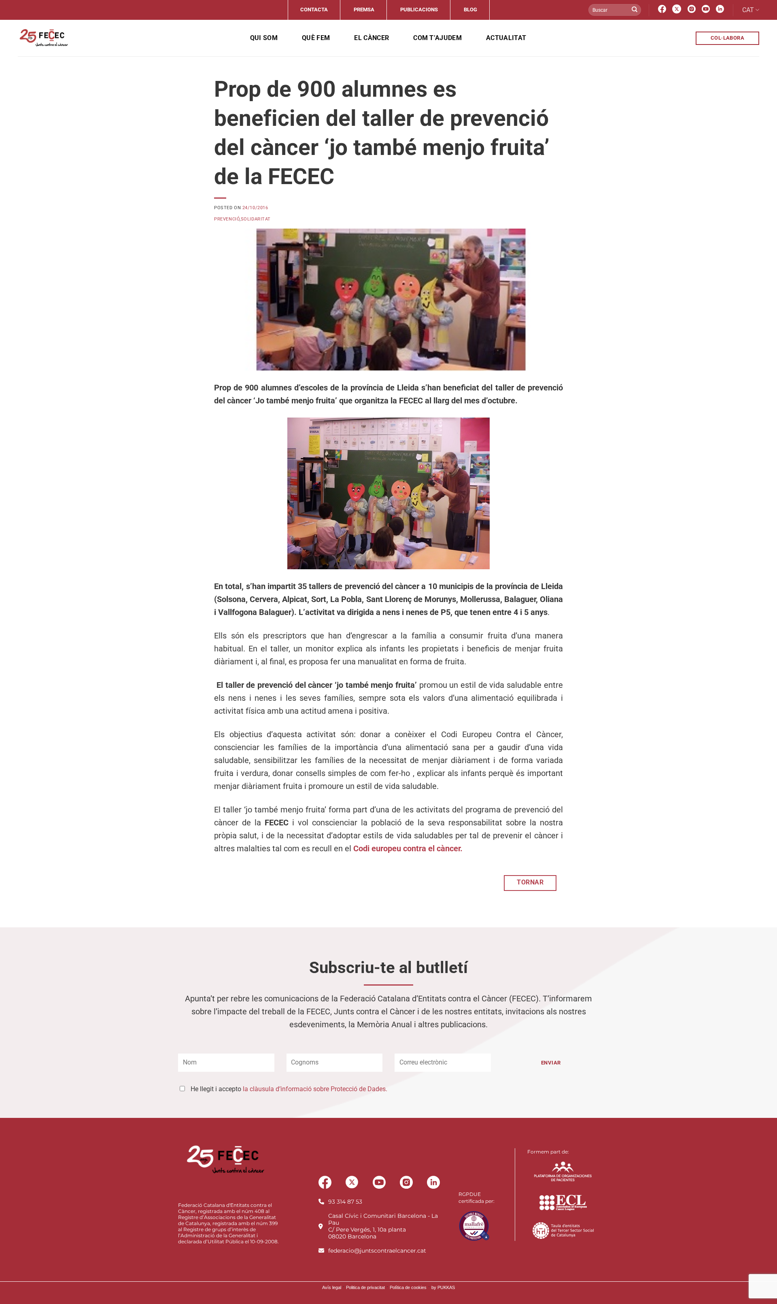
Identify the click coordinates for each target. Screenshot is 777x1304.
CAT (748, 10)
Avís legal (331, 1287)
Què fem (316, 38)
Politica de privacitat (365, 1287)
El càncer (371, 38)
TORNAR (530, 882)
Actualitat (506, 38)
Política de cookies (408, 1287)
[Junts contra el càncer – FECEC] (43, 38)
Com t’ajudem (437, 38)
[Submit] (634, 10)
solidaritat (256, 219)
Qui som (264, 38)
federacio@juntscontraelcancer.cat (377, 1250)
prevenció (227, 219)
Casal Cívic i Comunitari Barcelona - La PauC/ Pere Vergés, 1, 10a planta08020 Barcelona (383, 1226)
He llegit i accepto (289, 1089)
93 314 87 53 (345, 1201)
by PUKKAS (443, 1287)
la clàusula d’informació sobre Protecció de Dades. (315, 1089)
